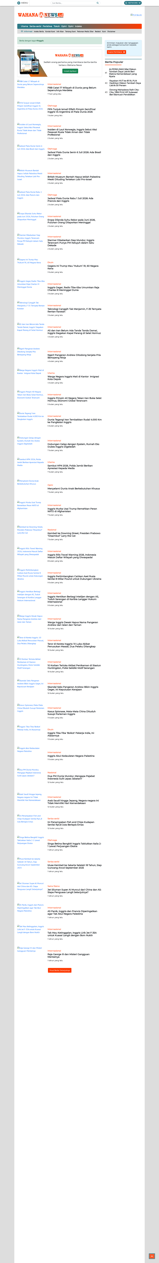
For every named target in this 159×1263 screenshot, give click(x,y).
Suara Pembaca (115, 52)
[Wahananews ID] (42, 15)
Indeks (78, 26)
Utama (24, 26)
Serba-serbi (35, 26)
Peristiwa (47, 26)
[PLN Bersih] (136, 14)
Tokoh (57, 26)
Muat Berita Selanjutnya (60, 970)
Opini (64, 26)
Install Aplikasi (70, 71)
